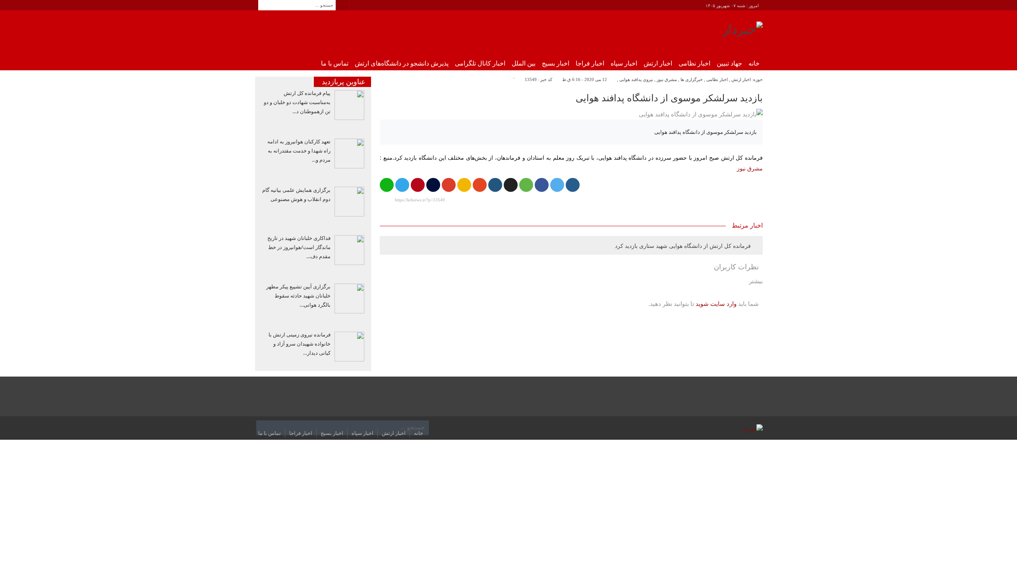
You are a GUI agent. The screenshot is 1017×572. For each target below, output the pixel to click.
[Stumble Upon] (480, 185)
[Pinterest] (418, 185)
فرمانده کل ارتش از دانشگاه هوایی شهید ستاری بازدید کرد (683, 245)
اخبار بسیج (555, 63)
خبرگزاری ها (692, 79)
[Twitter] (557, 185)
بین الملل (524, 63)
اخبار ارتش (658, 63)
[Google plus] (449, 185)
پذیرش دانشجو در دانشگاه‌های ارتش (402, 63)
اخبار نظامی (694, 63)
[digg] (573, 185)
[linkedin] (495, 185)
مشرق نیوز (667, 79)
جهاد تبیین (729, 63)
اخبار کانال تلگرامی (480, 63)
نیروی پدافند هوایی (636, 79)
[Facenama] (433, 185)
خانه (754, 63)
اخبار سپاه (624, 63)
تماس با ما (334, 63)
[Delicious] (511, 185)
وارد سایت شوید (716, 303)
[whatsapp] (387, 185)
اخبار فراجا (590, 63)
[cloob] (526, 185)
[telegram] (402, 185)
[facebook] (542, 185)
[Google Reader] (464, 185)
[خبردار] (742, 32)
